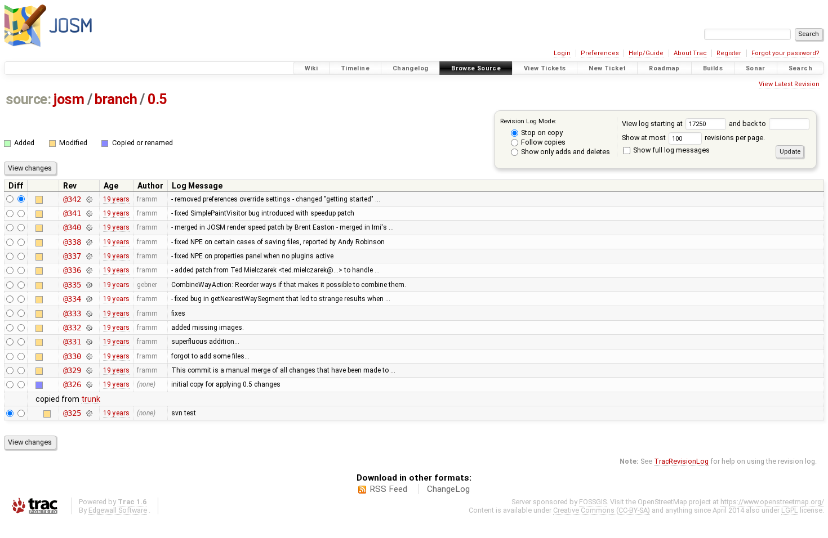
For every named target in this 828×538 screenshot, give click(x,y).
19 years (116, 199)
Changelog (410, 68)
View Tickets (545, 68)
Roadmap (664, 68)
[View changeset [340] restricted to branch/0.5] (89, 227)
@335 (72, 284)
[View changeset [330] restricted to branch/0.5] (89, 356)
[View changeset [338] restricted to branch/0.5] (89, 241)
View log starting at (653, 123)
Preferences (600, 53)
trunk (90, 399)
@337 (72, 256)
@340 (72, 227)
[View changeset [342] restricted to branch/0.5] (89, 199)
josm (69, 99)
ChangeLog (448, 489)
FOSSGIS (593, 501)
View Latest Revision (789, 84)
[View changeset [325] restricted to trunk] (89, 413)
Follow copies (542, 142)
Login (562, 53)
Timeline (355, 68)
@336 (72, 270)
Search (800, 68)
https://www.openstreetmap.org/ (772, 501)
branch (116, 99)
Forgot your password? (785, 53)
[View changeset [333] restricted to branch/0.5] (89, 313)
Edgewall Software (117, 510)
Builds (713, 68)
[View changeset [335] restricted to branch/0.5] (89, 284)
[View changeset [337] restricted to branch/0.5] (89, 256)
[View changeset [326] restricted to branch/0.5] (89, 384)
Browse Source (476, 68)
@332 (72, 327)
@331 (72, 341)
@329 (72, 370)
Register (728, 53)
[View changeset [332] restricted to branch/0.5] (89, 327)
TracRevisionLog (681, 461)
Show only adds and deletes (564, 151)
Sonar (755, 68)
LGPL (789, 510)
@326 (72, 384)
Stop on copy (541, 132)
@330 (72, 356)
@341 (72, 213)
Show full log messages (670, 150)
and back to (748, 123)
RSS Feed (388, 489)
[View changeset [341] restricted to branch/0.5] (89, 213)
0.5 (157, 99)
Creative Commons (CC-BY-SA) (601, 510)
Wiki (311, 68)
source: (28, 99)
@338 (72, 241)
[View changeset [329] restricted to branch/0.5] (89, 370)
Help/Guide (646, 53)
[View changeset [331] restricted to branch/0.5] (89, 341)
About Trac (690, 53)
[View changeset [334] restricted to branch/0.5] (89, 298)
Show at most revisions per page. (693, 137)
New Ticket (607, 68)
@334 (72, 298)
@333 (72, 313)
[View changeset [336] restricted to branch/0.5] (89, 270)
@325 (72, 413)
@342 (72, 199)
